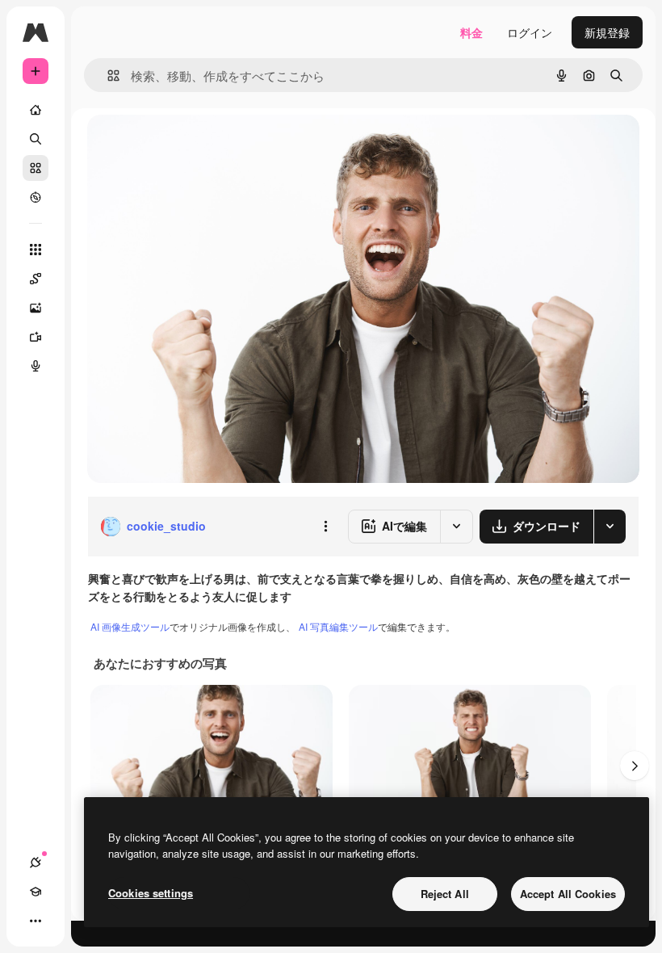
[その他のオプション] (325, 526)
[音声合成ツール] (35, 366)
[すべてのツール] (35, 249)
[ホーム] (35, 110)
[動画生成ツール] (35, 337)
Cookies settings (150, 893)
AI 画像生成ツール (130, 626)
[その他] (35, 921)
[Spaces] (35, 279)
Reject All (445, 893)
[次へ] (634, 765)
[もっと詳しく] (35, 197)
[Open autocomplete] (107, 75)
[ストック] (35, 168)
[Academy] (35, 892)
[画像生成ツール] (35, 308)
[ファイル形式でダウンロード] (609, 527)
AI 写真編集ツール (338, 626)
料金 (471, 32)
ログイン (529, 32)
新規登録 (607, 32)
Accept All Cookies (568, 893)
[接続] (35, 862)
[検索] (35, 139)
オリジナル (198, 144)
